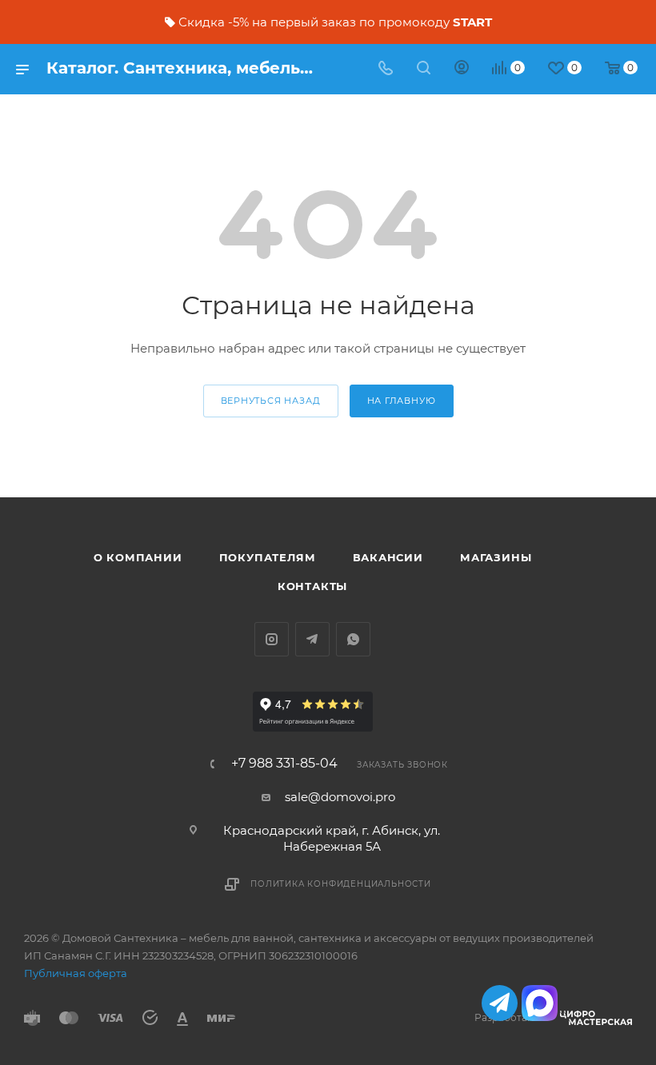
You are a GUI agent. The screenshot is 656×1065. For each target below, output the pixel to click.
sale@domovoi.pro (340, 796)
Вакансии (388, 557)
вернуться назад (271, 400)
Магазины (495, 557)
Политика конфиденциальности (340, 884)
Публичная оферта (75, 973)
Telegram (312, 639)
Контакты (312, 586)
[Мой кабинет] (461, 69)
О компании (138, 557)
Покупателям (267, 557)
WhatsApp (353, 639)
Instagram (271, 639)
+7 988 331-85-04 (284, 763)
